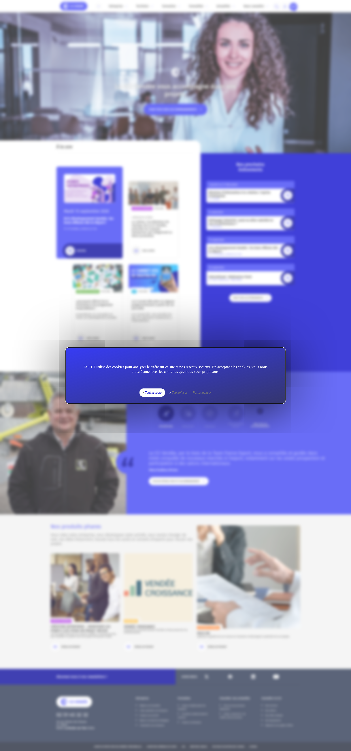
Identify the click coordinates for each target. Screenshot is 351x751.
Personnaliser (202, 392)
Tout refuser (179, 392)
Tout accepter (153, 392)
